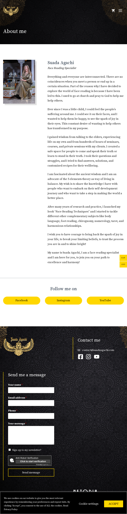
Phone (12, 410)
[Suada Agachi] (11, 10)
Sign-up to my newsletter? (26, 450)
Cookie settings (88, 504)
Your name (15, 384)
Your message (17, 423)
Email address (17, 397)
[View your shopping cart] (113, 11)
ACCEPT (114, 504)
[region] (63, 503)
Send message (31, 472)
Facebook (21, 300)
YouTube (105, 300)
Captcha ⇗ (43, 464)
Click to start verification (33, 461)
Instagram (63, 300)
